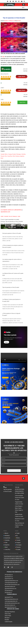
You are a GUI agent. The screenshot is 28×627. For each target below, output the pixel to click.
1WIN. (19, 216)
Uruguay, (10, 154)
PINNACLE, (15, 216)
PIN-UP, (10, 216)
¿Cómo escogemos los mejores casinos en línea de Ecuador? (12, 246)
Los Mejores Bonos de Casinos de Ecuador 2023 (12, 274)
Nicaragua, (18, 154)
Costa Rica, (9, 156)
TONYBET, (6, 216)
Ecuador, (14, 154)
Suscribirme (14, 470)
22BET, (2, 216)
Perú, (6, 156)
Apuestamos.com (5, 211)
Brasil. (2, 158)
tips (3, 56)
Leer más (8, 240)
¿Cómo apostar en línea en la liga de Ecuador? (11, 314)
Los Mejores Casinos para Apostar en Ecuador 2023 (11, 300)
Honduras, (17, 156)
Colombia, (23, 154)
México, (6, 154)
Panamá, (3, 156)
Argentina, (22, 156)
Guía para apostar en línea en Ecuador (11, 233)
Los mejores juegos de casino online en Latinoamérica (12, 260)
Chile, (14, 156)
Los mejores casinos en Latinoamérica (11, 209)
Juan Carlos (19, 20)
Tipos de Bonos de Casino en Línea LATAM (19, 525)
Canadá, (2, 154)
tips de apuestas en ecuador (12, 219)
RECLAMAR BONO (6, 78)
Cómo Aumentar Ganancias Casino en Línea (19, 497)
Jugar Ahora (22, 102)
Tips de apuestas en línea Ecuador (10, 287)
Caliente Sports (8, 621)
